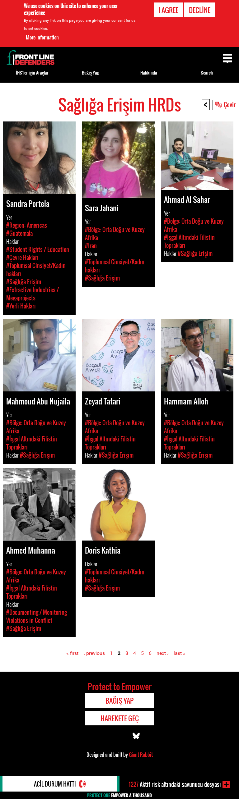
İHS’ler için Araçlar (32, 72)
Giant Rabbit (141, 754)
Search (207, 72)
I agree (168, 10)
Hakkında (148, 72)
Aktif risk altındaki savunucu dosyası (175, 784)
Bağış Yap (90, 72)
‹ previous (94, 653)
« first (72, 653)
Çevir (230, 104)
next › (163, 653)
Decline (199, 10)
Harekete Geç (120, 718)
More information (42, 37)
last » (179, 653)
